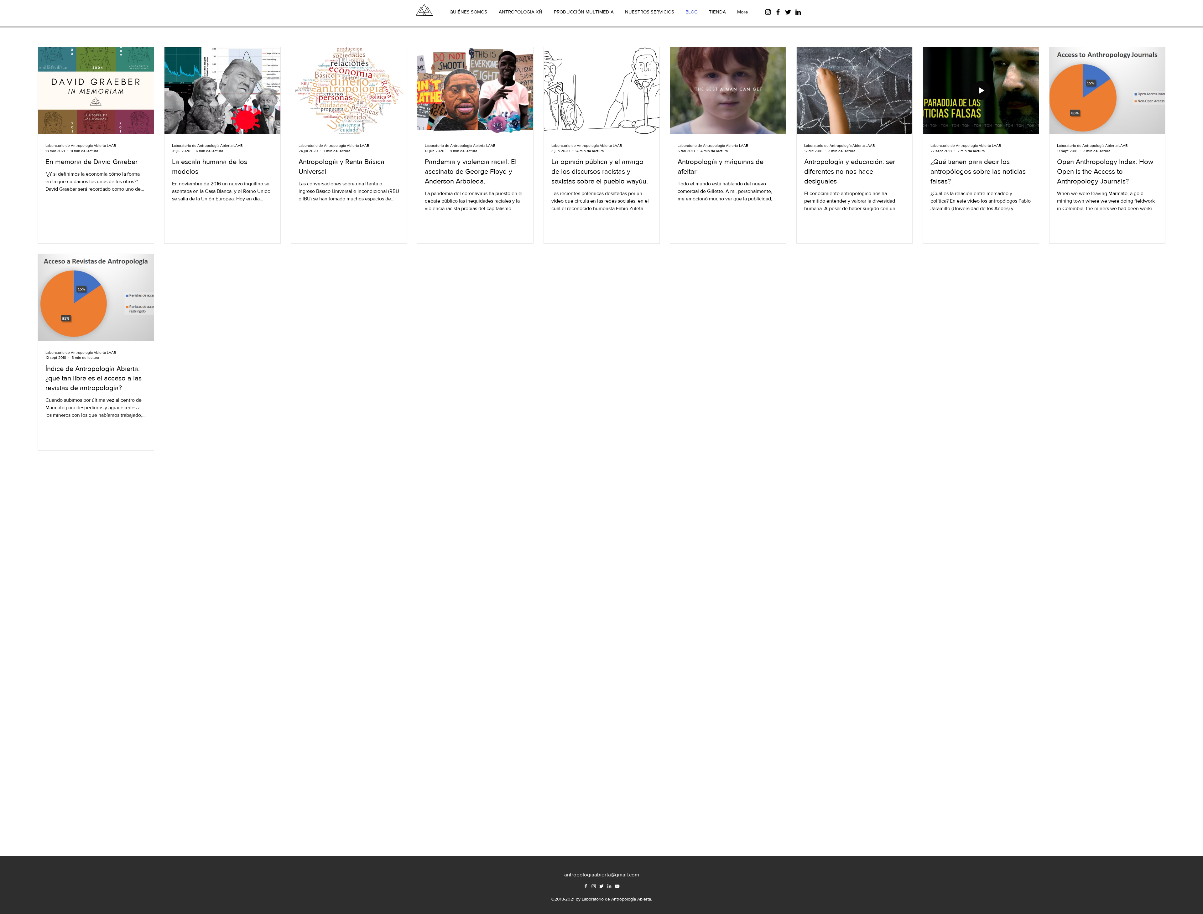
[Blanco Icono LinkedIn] (609, 886)
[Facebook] (778, 12)
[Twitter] (788, 12)
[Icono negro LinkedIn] (798, 12)
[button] (601, 874)
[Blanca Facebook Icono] (586, 886)
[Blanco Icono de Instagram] (593, 886)
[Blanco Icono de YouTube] (617, 886)
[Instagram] (768, 12)
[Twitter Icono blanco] (601, 886)
